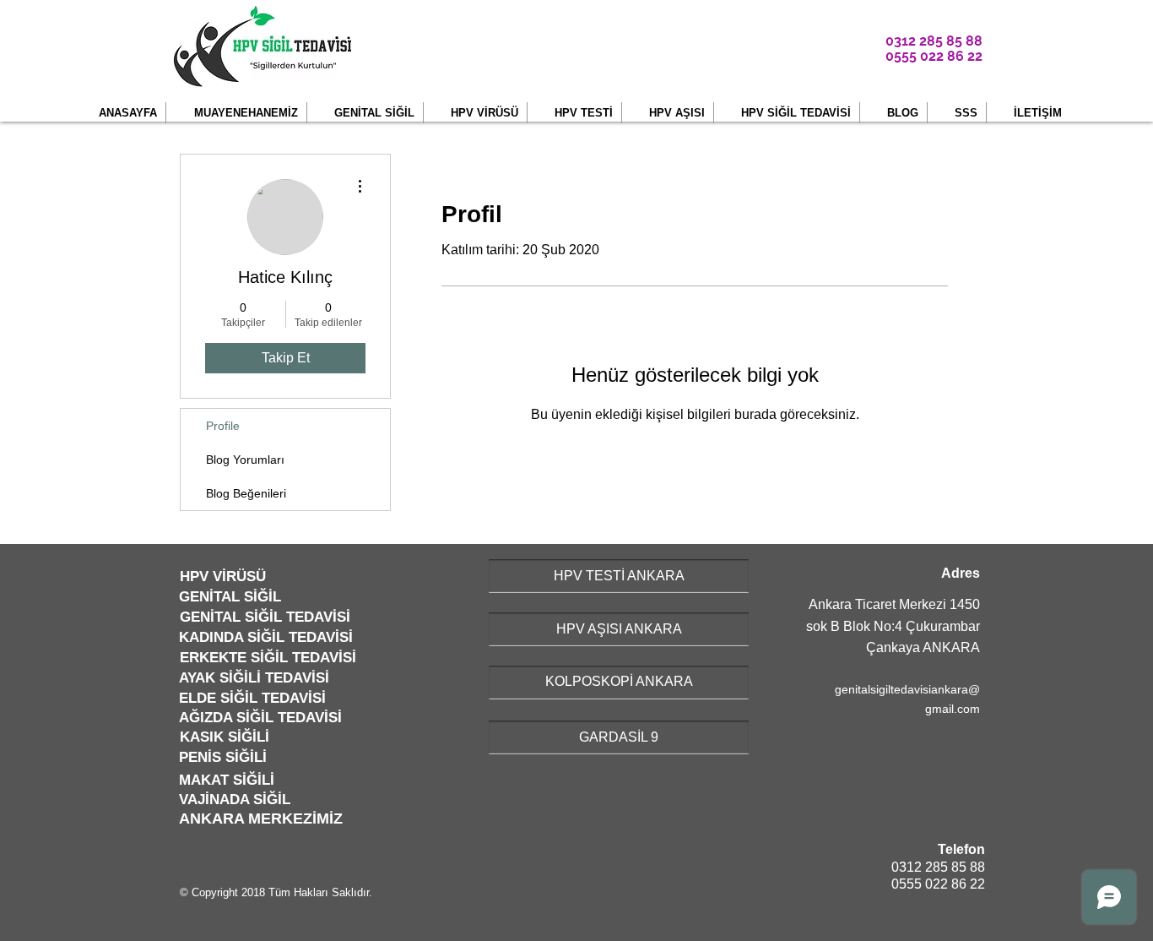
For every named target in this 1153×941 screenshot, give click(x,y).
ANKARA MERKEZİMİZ (261, 818)
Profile (223, 425)
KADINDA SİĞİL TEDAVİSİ (266, 637)
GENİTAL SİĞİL (230, 597)
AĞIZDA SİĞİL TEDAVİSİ (260, 718)
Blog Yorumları (245, 459)
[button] (236, 112)
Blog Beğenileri (246, 493)
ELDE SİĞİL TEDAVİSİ (252, 698)
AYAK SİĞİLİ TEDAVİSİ (254, 678)
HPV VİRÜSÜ (223, 576)
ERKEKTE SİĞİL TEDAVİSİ (268, 658)
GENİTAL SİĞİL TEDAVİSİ (265, 617)
